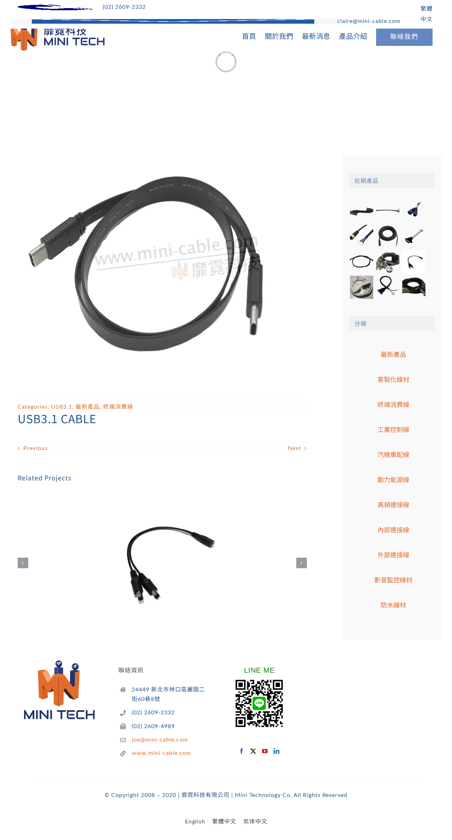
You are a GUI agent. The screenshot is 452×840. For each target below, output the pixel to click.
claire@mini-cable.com (367, 21)
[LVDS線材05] (387, 211)
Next (294, 448)
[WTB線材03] (414, 236)
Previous (35, 448)
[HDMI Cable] (387, 287)
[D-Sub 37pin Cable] (361, 287)
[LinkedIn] (277, 751)
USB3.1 (61, 407)
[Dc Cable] (162, 562)
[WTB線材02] (361, 262)
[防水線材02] (387, 236)
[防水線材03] (361, 236)
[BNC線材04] (414, 287)
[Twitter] (253, 751)
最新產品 (88, 407)
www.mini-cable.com (161, 753)
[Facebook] (242, 751)
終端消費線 (118, 407)
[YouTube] (265, 751)
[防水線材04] (414, 211)
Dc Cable (153, 554)
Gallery (172, 554)
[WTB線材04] (361, 211)
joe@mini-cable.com (160, 740)
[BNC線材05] (387, 262)
